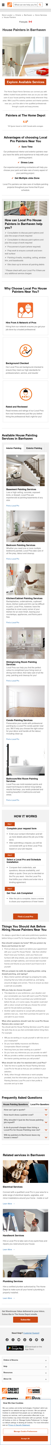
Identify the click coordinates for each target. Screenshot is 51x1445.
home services (41, 15)
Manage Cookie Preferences (25, 1431)
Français (23, 21)
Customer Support (31, 1333)
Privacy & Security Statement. (19, 1425)
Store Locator (7, 15)
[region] (25, 1422)
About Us (7, 1378)
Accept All (25, 1438)
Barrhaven (28, 15)
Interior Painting (13, 448)
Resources (8, 1372)
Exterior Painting (34, 448)
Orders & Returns (10, 1360)
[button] (3, 4)
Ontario (18, 15)
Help (5, 1366)
